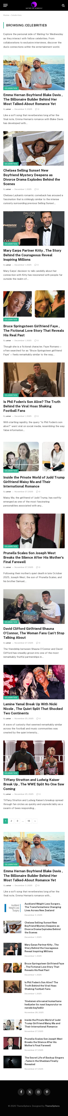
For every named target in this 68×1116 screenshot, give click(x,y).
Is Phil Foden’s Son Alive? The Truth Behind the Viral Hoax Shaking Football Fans (31, 406)
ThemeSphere (52, 1106)
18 (29, 821)
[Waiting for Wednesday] (34, 5)
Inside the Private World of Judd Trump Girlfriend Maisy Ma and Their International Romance (34, 481)
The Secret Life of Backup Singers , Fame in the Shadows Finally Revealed (44, 1061)
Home (6, 15)
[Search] (63, 5)
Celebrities (11, 88)
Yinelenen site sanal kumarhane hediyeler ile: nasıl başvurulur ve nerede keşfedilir (43, 1004)
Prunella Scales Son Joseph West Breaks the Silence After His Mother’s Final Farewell (33, 557)
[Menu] (5, 5)
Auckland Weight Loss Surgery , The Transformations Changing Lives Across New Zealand (43, 907)
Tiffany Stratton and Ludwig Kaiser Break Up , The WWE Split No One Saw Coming (33, 784)
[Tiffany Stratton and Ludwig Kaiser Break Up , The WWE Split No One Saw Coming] (34, 757)
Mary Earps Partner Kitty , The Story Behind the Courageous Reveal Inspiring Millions (32, 255)
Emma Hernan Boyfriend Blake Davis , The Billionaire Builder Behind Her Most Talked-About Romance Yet (33, 99)
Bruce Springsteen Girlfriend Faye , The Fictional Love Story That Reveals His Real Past (33, 330)
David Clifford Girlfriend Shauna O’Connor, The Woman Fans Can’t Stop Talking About (33, 633)
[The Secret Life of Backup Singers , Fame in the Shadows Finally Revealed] (12, 1062)
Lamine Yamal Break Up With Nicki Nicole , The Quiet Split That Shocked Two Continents (33, 708)
